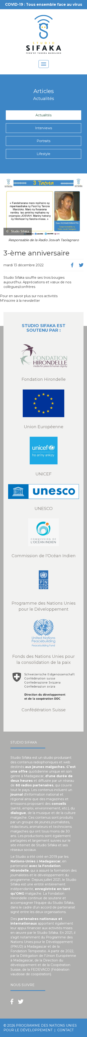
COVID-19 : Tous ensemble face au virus (43, 4)
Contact (65, 1030)
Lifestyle (43, 154)
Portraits (43, 141)
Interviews (43, 128)
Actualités (43, 115)
